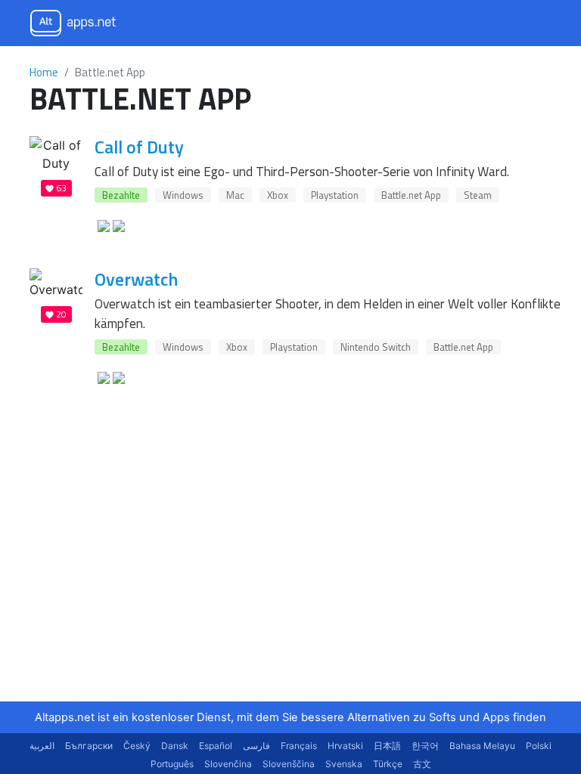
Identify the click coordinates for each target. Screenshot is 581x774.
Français (299, 745)
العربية (42, 745)
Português (172, 763)
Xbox (277, 195)
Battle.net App (411, 195)
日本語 (387, 745)
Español (215, 745)
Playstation (335, 195)
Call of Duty (139, 146)
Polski (538, 745)
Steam (478, 195)
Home (44, 72)
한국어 (425, 745)
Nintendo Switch (375, 346)
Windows (183, 195)
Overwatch (136, 279)
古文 (422, 763)
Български (89, 745)
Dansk (174, 745)
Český (137, 745)
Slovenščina (289, 763)
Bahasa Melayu (482, 745)
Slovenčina (228, 763)
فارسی (256, 745)
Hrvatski (345, 745)
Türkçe (387, 763)
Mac (235, 195)
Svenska (343, 763)
